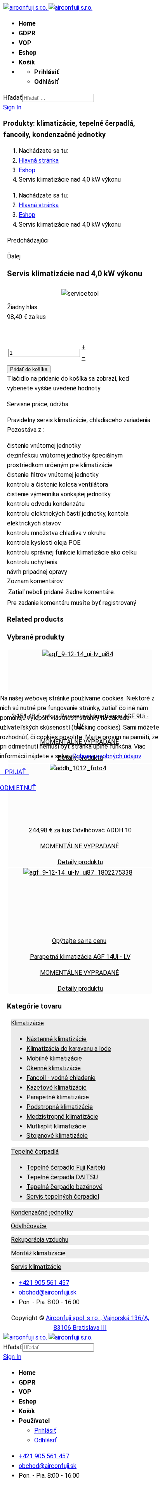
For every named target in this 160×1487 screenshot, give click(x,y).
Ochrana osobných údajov (106, 756)
